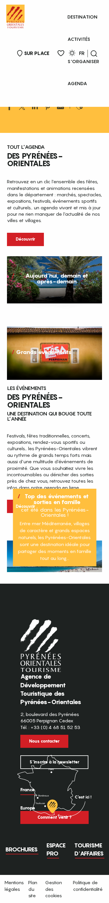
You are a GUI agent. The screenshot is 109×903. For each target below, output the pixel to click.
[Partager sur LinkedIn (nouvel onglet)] (34, 107)
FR (82, 53)
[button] (93, 53)
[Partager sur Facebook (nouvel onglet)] (9, 107)
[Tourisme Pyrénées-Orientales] (15, 15)
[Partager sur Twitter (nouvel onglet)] (22, 107)
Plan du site (32, 889)
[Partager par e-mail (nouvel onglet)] (60, 107)
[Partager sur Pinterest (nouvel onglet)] (47, 107)
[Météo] (72, 54)
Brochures (21, 849)
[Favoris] (61, 53)
